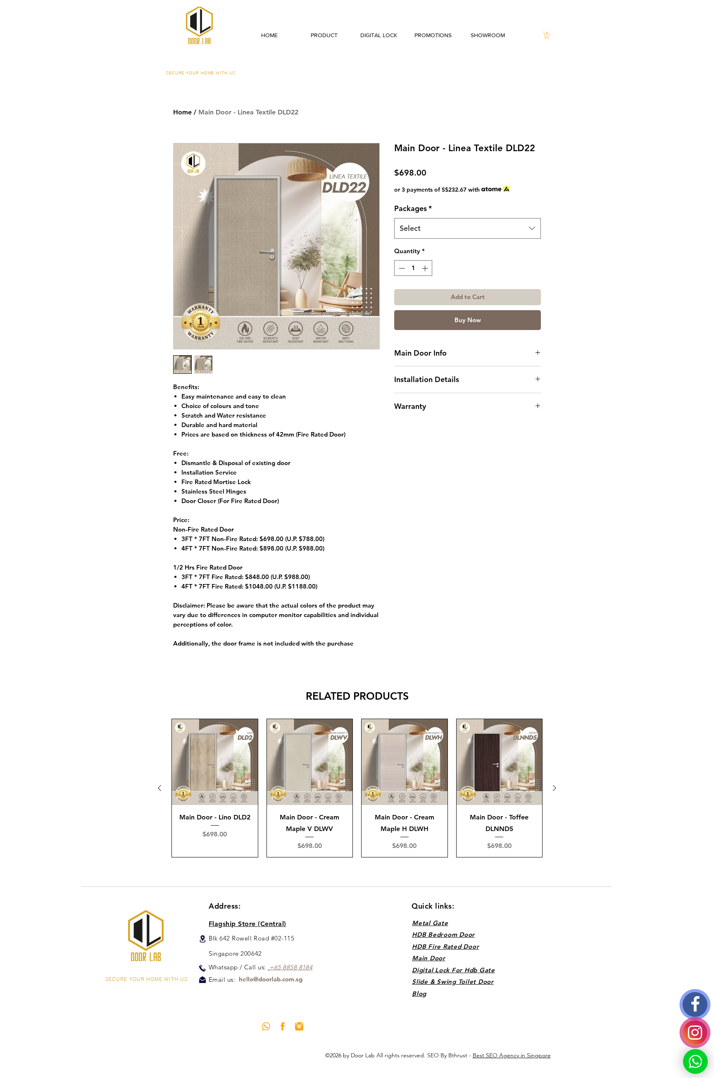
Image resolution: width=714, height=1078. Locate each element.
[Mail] (202, 980)
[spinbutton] (413, 268)
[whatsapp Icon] (266, 1026)
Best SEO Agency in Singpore (512, 1055)
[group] (357, 788)
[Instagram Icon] (299, 1026)
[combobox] (467, 228)
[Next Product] (554, 788)
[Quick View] (215, 762)
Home (182, 112)
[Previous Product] (159, 788)
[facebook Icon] (282, 1026)
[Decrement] (401, 268)
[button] (547, 35)
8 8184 (303, 967)
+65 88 (279, 967)
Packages (413, 208)
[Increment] (425, 268)
